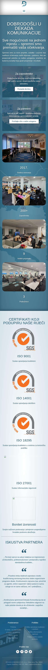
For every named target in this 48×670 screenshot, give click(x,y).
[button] (24, 11)
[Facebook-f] (21, 651)
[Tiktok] (30, 651)
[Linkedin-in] (26, 651)
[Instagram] (17, 651)
